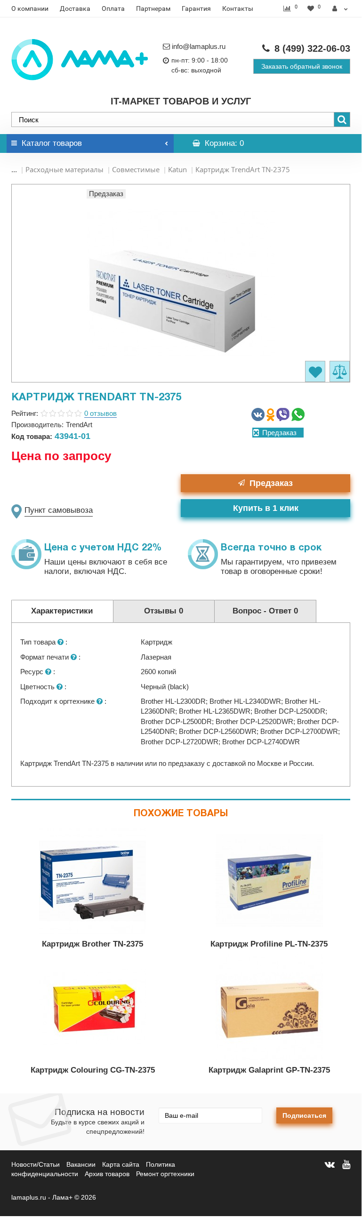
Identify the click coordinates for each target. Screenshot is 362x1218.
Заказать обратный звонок (301, 66)
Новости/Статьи (35, 1164)
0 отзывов (100, 413)
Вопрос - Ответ (265, 610)
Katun (177, 169)
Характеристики (62, 610)
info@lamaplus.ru (198, 46)
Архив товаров (107, 1174)
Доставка (75, 8)
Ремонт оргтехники (165, 1174)
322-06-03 (312, 48)
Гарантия (196, 8)
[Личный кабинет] (340, 8)
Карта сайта (120, 1164)
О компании (29, 8)
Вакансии (81, 1164)
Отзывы (163, 610)
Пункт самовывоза (58, 510)
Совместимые (136, 169)
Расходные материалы (64, 169)
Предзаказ (271, 483)
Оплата (113, 8)
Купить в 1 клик (265, 508)
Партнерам (153, 8)
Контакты (237, 8)
